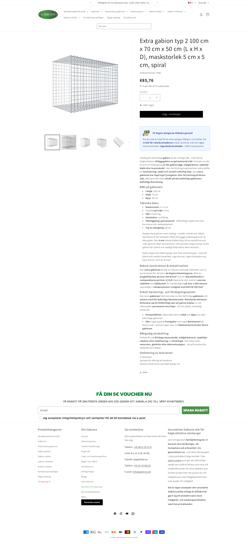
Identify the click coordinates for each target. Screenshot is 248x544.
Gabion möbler (45, 466)
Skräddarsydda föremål (49, 436)
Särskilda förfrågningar (92, 486)
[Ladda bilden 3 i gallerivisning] (85, 142)
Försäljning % (44, 481)
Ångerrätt (85, 451)
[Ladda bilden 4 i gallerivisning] (101, 142)
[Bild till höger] (129, 142)
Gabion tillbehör (45, 461)
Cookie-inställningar (90, 446)
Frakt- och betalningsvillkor (94, 456)
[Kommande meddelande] (157, 2)
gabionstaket (175, 460)
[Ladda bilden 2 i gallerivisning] (68, 142)
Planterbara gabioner (48, 446)
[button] (75, 11)
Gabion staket (44, 456)
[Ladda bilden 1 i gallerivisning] (52, 142)
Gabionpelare (44, 451)
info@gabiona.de (142, 471)
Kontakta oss (87, 466)
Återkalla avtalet (92, 502)
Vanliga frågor (87, 471)
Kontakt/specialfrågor (48, 471)
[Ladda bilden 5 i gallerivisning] (118, 142)
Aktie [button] (145, 372)
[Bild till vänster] (41, 142)
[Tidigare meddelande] (90, 2)
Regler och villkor (89, 461)
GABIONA (119, 537)
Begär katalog (44, 476)
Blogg (84, 476)
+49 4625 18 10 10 (143, 447)
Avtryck (84, 436)
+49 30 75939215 (142, 465)
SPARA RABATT (195, 410)
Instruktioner (87, 481)
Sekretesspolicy (88, 441)
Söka (83, 497)
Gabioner (42, 441)
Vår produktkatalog (90, 491)
